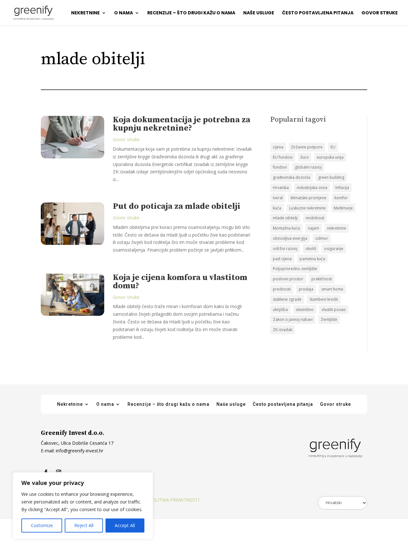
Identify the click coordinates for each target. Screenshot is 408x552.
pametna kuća (312, 258)
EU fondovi (283, 157)
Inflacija (342, 187)
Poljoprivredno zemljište (295, 268)
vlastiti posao (334, 309)
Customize (42, 525)
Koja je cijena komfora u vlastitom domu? (180, 281)
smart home (332, 289)
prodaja (306, 289)
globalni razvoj (308, 167)
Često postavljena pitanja (317, 13)
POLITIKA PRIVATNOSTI (174, 500)
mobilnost (315, 218)
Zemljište (329, 319)
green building (331, 177)
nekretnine (336, 228)
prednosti (282, 289)
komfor (341, 197)
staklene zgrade (287, 299)
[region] (83, 505)
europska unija (330, 157)
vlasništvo (305, 309)
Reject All (83, 525)
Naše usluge (258, 13)
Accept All (125, 525)
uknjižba (280, 309)
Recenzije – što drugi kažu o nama (191, 13)
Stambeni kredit (324, 299)
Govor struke (379, 13)
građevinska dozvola (291, 177)
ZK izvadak (282, 329)
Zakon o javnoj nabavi (293, 319)
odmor (321, 238)
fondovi (280, 167)
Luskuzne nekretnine (307, 208)
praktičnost (321, 279)
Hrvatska (281, 187)
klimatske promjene (308, 197)
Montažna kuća (286, 228)
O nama (123, 13)
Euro (305, 157)
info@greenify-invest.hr (79, 451)
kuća (277, 208)
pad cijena (282, 258)
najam (313, 228)
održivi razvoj (285, 248)
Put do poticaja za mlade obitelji (176, 206)
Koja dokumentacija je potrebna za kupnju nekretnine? (181, 124)
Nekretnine (85, 13)
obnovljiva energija (290, 238)
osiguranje (333, 248)
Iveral (278, 197)
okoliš (310, 248)
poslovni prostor (288, 279)
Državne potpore (307, 147)
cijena (278, 147)
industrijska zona (312, 187)
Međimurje (343, 208)
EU (333, 147)
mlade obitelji (285, 218)
